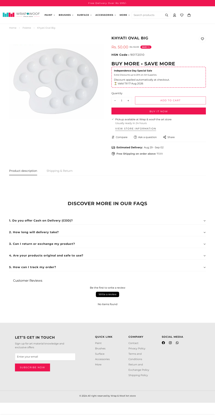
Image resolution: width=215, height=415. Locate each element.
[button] (189, 15)
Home (12, 27)
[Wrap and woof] (21, 15)
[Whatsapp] (177, 342)
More (123, 15)
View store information (135, 128)
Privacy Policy (136, 348)
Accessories (104, 15)
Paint (48, 15)
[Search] (167, 14)
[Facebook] (163, 342)
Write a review (107, 294)
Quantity (116, 93)
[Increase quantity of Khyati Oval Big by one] (128, 100)
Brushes (65, 15)
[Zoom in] (96, 41)
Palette (27, 27)
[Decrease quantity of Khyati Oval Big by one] (115, 100)
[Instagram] (170, 342)
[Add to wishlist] (202, 39)
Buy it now (159, 111)
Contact (133, 343)
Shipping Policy (138, 375)
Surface (83, 15)
